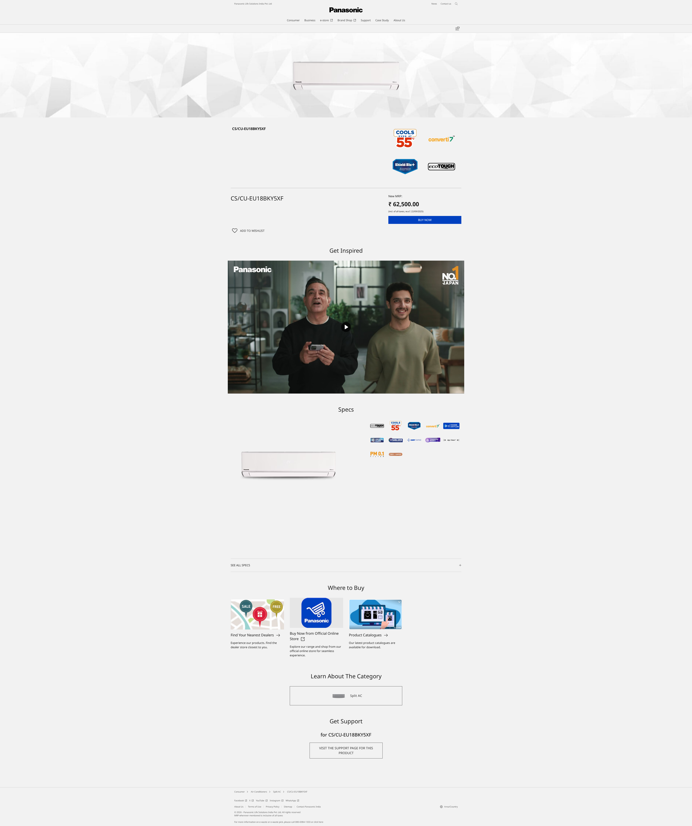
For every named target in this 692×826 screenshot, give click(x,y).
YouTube (260, 800)
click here (318, 821)
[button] (424, 220)
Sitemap (288, 806)
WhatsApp (291, 800)
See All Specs (240, 565)
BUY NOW (425, 220)
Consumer (239, 791)
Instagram (275, 800)
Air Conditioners (259, 791)
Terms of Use (254, 806)
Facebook (239, 800)
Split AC (277, 791)
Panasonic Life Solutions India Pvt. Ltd (253, 3)
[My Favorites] (457, 29)
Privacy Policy (272, 806)
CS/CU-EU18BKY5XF (297, 791)
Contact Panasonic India (309, 806)
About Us (238, 806)
